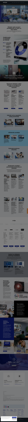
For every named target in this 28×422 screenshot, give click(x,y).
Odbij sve (14, 418)
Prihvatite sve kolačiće (14, 417)
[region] (9, 418)
